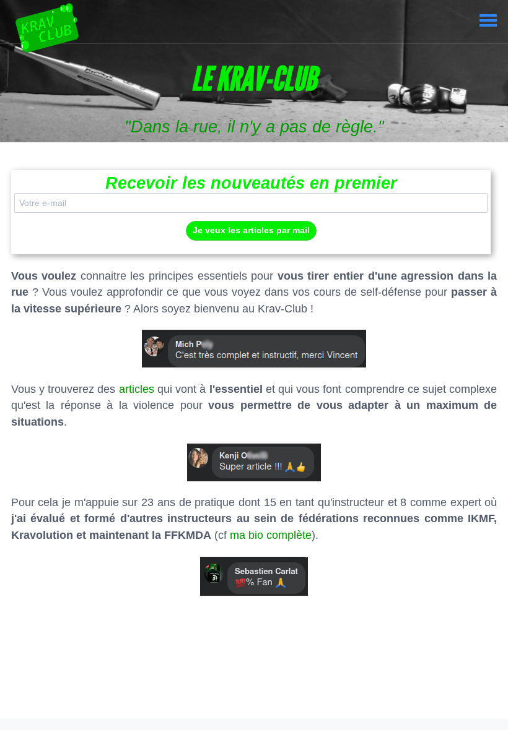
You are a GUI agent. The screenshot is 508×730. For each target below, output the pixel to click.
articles (136, 389)
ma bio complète (271, 535)
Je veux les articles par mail (251, 230)
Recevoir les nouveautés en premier (251, 183)
